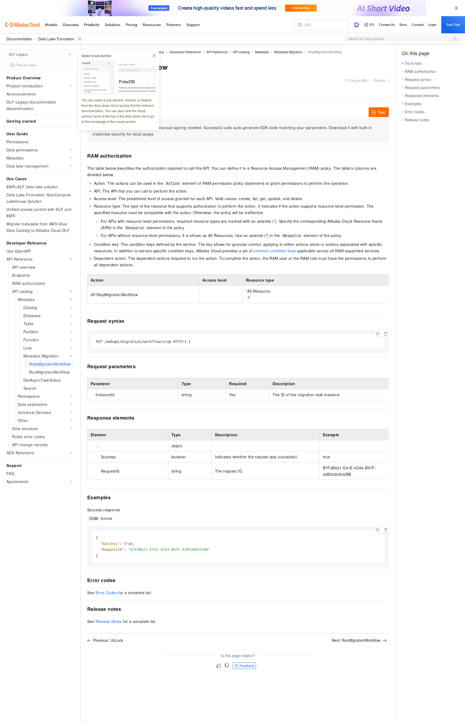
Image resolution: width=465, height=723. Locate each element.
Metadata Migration (288, 51)
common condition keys (274, 250)
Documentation (19, 38)
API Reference (217, 51)
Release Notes (109, 621)
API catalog (241, 51)
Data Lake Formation (56, 38)
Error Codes (106, 592)
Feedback (246, 665)
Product (379, 80)
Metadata (262, 51)
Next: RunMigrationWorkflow (356, 640)
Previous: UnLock (108, 640)
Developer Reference (185, 51)
